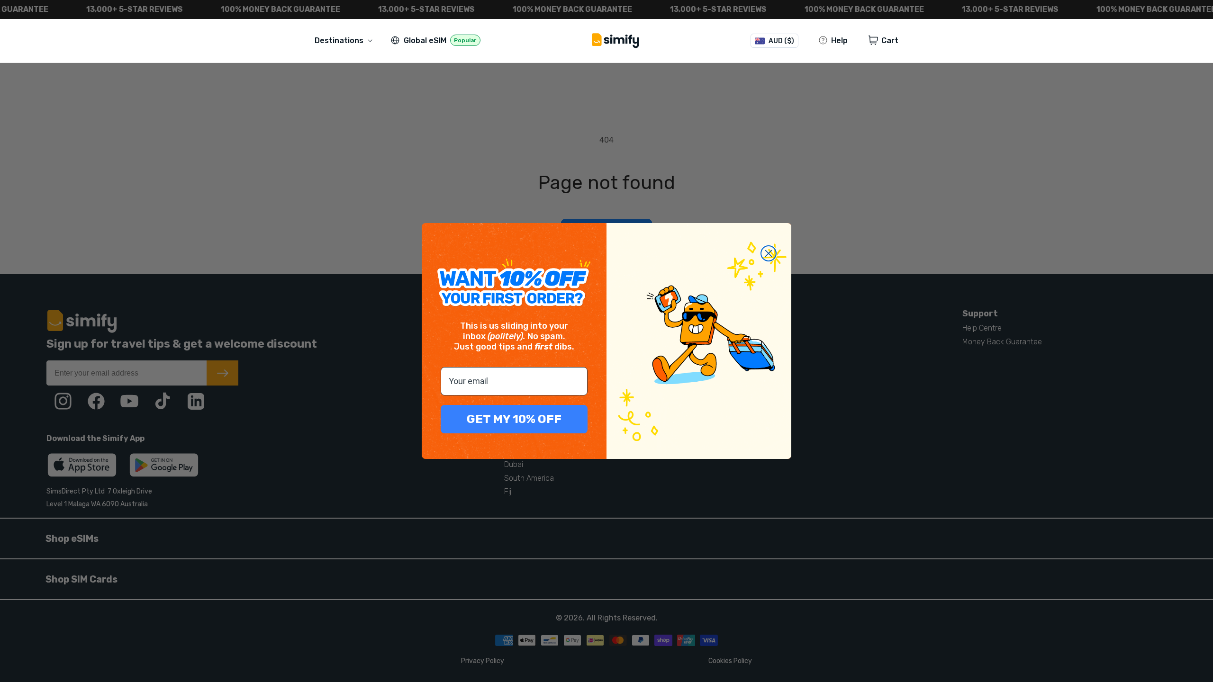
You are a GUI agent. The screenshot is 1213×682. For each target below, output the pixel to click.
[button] (345, 40)
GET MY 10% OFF (514, 419)
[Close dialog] (768, 253)
